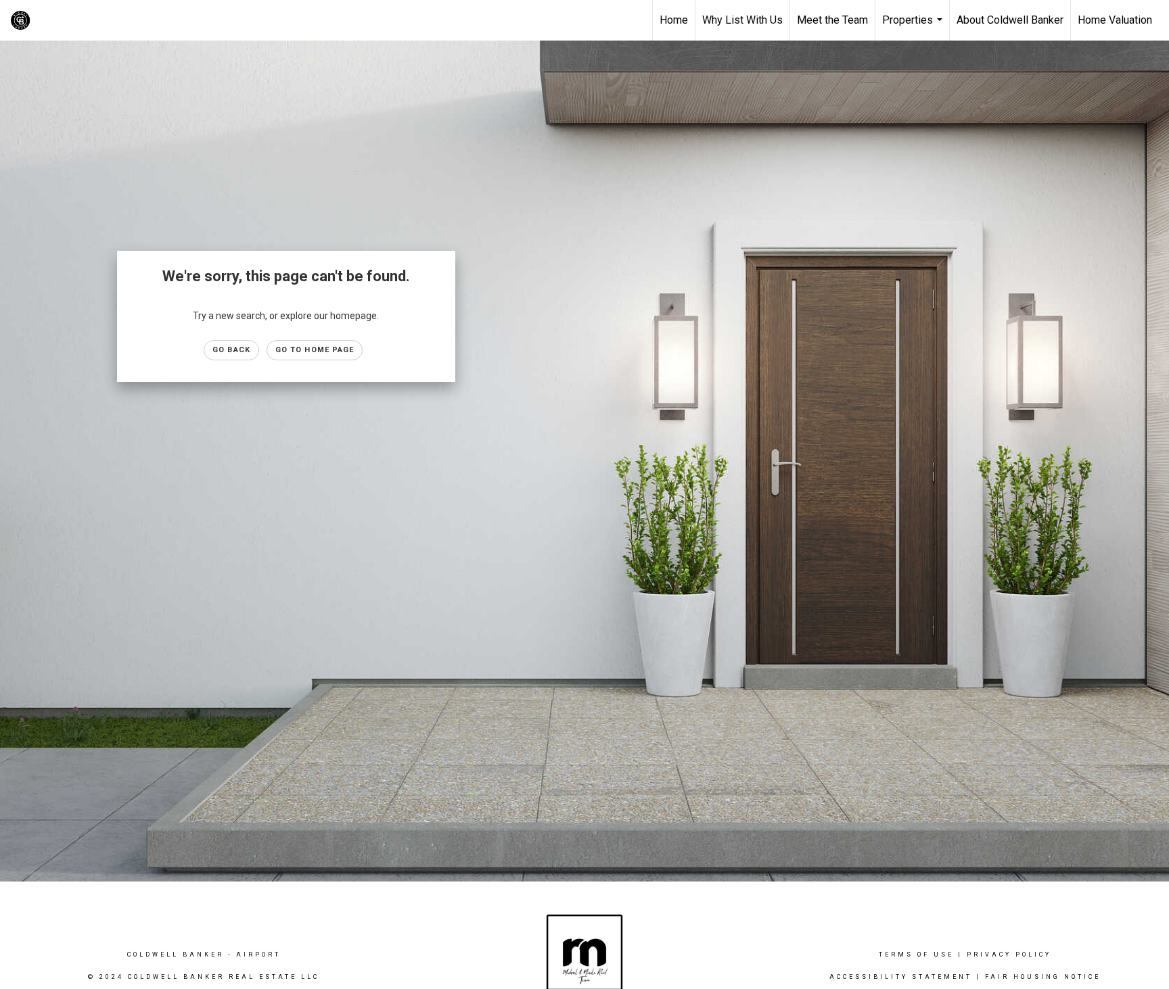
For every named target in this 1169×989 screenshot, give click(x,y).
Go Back (231, 349)
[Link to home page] (118, 20)
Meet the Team (832, 20)
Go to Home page (314, 349)
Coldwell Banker (175, 954)
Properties (914, 27)
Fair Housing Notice (1043, 976)
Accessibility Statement (900, 976)
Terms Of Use (916, 954)
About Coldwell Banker (1010, 20)
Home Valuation (1115, 20)
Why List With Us (742, 20)
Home (674, 20)
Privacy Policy (1009, 954)
